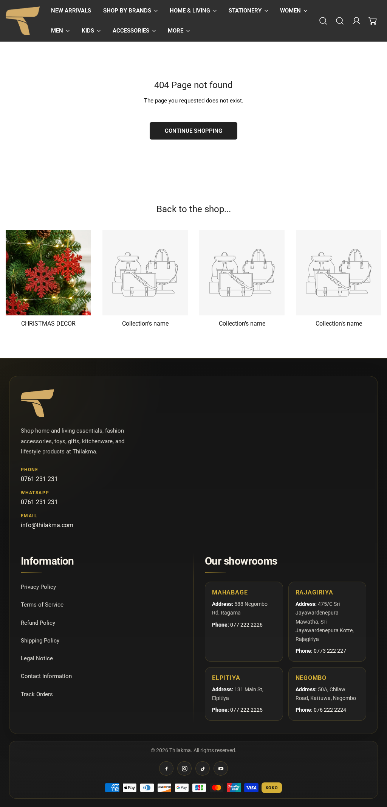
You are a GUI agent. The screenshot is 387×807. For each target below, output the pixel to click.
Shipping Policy (40, 640)
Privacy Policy (38, 587)
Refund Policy (38, 622)
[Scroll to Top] (373, 766)
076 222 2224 (330, 710)
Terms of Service (42, 604)
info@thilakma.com (47, 525)
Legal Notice (37, 658)
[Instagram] (184, 768)
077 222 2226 (246, 625)
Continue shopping (193, 130)
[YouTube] (221, 768)
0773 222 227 (330, 651)
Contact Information (46, 676)
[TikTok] (202, 768)
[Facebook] (166, 768)
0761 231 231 (39, 479)
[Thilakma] (23, 20)
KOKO (272, 787)
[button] (130, 11)
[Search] (323, 20)
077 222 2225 (246, 710)
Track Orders (37, 694)
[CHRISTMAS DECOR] (48, 272)
